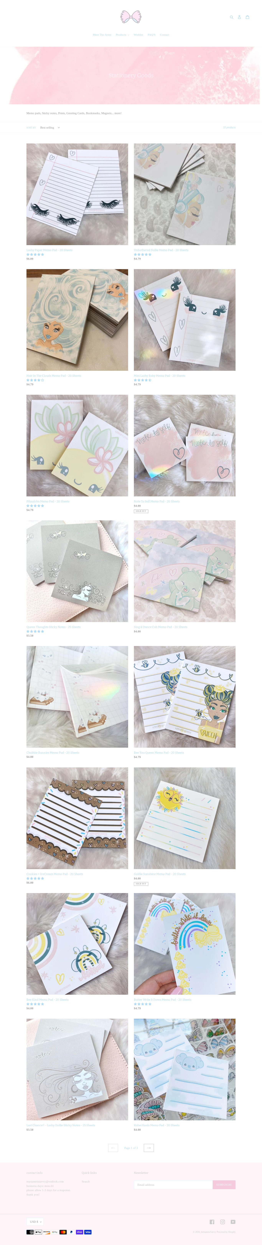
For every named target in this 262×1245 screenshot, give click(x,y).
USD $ (34, 1221)
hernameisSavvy (208, 1232)
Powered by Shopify (226, 1232)
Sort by (31, 127)
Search (86, 1181)
